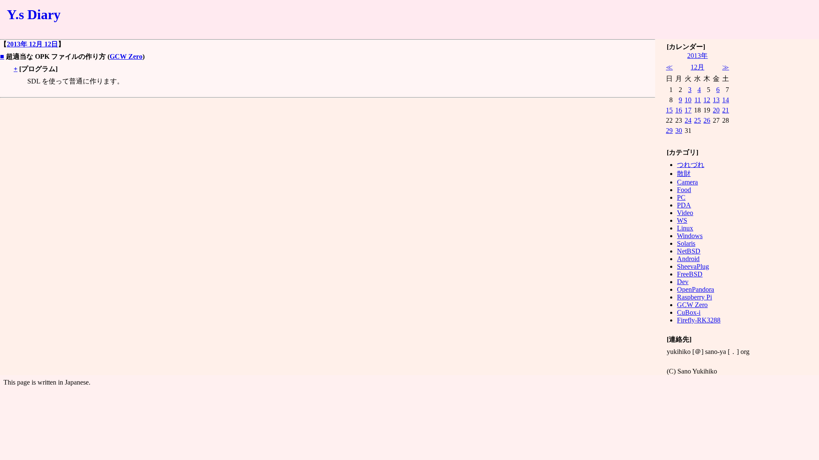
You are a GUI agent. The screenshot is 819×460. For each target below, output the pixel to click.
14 (725, 100)
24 (688, 120)
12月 (697, 67)
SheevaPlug (693, 266)
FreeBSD (690, 274)
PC (681, 197)
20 (716, 110)
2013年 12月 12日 (32, 44)
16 (678, 110)
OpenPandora (695, 289)
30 (678, 130)
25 (697, 120)
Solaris (686, 243)
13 (716, 100)
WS (682, 220)
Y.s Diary (34, 14)
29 (669, 130)
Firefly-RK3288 (698, 320)
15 (669, 110)
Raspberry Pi (694, 297)
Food (684, 189)
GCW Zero (126, 56)
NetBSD (688, 251)
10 (688, 100)
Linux (685, 228)
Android (688, 258)
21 (725, 110)
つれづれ (690, 164)
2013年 (697, 55)
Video (685, 212)
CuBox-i (688, 312)
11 (697, 100)
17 (688, 110)
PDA (684, 205)
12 (706, 100)
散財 (684, 173)
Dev (682, 281)
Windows (690, 235)
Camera (687, 182)
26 (706, 120)
